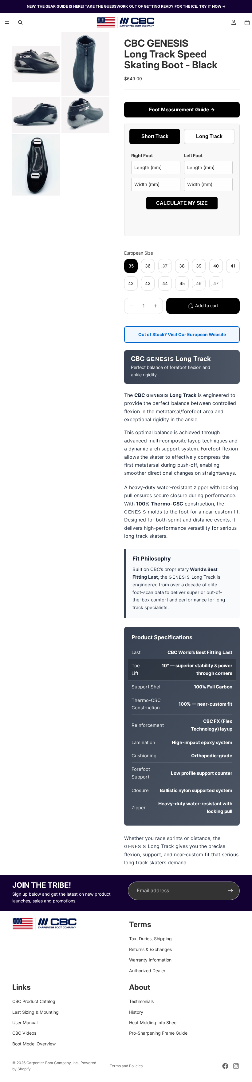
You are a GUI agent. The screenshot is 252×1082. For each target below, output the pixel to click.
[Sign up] (230, 890)
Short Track (154, 136)
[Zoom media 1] (36, 64)
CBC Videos (24, 1033)
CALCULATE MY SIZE (182, 203)
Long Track (209, 136)
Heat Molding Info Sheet (153, 1022)
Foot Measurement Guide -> (182, 109)
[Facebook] (225, 1066)
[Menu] (7, 22)
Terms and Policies (126, 1066)
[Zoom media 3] (36, 115)
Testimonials (141, 1001)
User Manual (24, 1022)
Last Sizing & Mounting (35, 1012)
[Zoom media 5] (36, 165)
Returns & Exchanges (150, 949)
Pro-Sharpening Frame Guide (158, 1033)
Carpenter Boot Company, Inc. (52, 1062)
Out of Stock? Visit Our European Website (182, 334)
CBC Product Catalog (33, 1001)
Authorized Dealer (147, 970)
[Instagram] (236, 1066)
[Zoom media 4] (85, 115)
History (136, 1012)
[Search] (20, 22)
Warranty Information (150, 959)
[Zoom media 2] (85, 64)
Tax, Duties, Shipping (150, 938)
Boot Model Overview (34, 1043)
